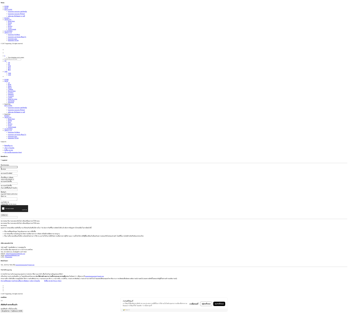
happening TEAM (13, 40)
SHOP (6, 8)
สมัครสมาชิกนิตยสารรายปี (16, 16)
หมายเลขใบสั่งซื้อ (6, 181)
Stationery (11, 94)
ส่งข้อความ (4, 215)
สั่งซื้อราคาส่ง (8, 150)
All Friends (11, 101)
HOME (6, 6)
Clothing (10, 89)
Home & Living (12, 99)
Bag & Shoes (12, 91)
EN (9, 64)
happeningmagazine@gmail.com (25, 265)
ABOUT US (8, 32)
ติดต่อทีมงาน (8, 145)
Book (9, 84)
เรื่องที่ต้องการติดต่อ (7, 177)
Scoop (10, 28)
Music (10, 86)
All (9, 83)
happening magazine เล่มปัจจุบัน (17, 11)
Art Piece (10, 92)
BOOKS (6, 18)
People (10, 23)
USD (9, 75)
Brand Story (11, 21)
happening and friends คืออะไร (17, 37)
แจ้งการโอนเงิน (9, 148)
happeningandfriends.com (12, 255)
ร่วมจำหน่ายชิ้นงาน (17, 281)
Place (9, 24)
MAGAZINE (8, 9)
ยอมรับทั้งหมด (219, 304)
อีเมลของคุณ (5, 165)
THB (9, 73)
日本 (9, 66)
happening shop (12, 39)
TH (9, 62)
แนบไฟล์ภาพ (5, 202)
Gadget (10, 97)
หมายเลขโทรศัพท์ (6, 173)
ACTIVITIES (8, 31)
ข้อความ (3, 196)
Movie (10, 87)
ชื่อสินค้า (3, 192)
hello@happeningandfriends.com (15, 253)
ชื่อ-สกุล (3, 169)
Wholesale (11, 102)
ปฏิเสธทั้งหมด (206, 304)
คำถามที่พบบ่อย (6, 281)
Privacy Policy (57, 281)
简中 (9, 68)
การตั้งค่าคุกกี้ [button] (193, 304)
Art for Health (12, 29)
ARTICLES (7, 19)
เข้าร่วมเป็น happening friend (13, 152)
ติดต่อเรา (27, 281)
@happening (8, 257)
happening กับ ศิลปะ (14, 34)
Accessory (11, 96)
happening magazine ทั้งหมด (16, 14)
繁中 (9, 70)
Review (10, 26)
